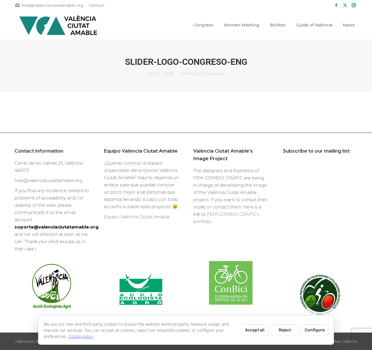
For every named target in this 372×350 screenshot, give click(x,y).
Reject (285, 329)
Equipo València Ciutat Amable (137, 216)
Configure (315, 329)
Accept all (254, 329)
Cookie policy (81, 336)
